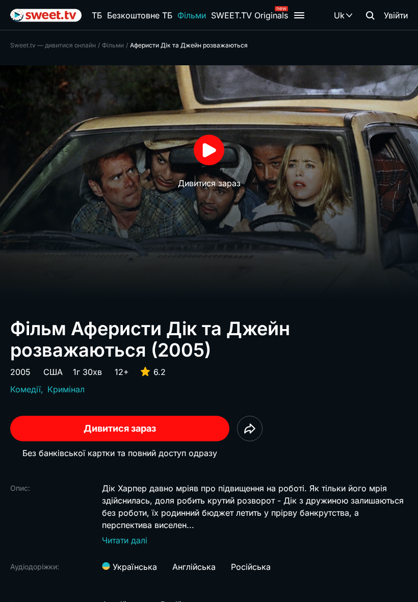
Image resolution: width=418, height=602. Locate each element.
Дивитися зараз (120, 428)
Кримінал (66, 389)
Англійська (194, 567)
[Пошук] (370, 15)
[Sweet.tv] (46, 15)
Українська (133, 567)
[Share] (250, 428)
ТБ (97, 15)
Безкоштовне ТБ (139, 15)
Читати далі (124, 540)
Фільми (191, 15)
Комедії (25, 389)
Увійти (396, 15)
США (53, 372)
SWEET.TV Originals (249, 15)
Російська (251, 567)
